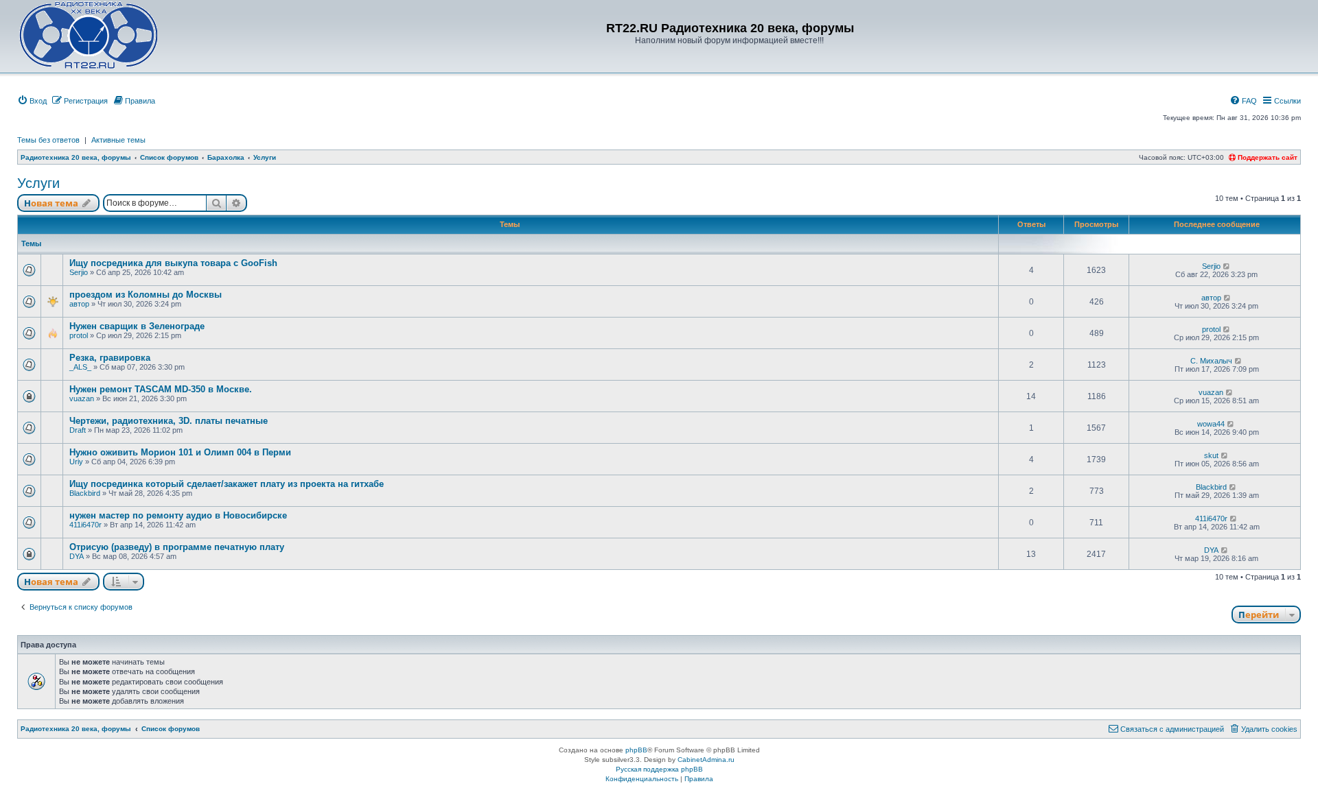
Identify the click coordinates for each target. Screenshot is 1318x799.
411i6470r (85, 525)
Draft (77, 430)
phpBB (636, 750)
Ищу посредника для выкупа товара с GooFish (173, 263)
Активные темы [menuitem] (118, 140)
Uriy (76, 461)
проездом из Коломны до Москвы (145, 294)
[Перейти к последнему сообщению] (1227, 266)
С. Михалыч (1211, 361)
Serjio (78, 272)
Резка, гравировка (109, 358)
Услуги (38, 183)
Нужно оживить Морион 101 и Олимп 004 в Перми (180, 452)
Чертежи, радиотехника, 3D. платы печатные (168, 421)
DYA (76, 556)
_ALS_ (80, 367)
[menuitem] (32, 101)
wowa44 (1211, 424)
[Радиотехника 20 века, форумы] (88, 35)
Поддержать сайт (1266, 157)
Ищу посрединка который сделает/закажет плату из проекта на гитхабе (226, 484)
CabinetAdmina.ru (706, 759)
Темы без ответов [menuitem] (48, 140)
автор (79, 304)
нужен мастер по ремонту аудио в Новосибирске (178, 515)
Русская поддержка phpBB (659, 769)
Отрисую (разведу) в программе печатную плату (176, 547)
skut (1211, 455)
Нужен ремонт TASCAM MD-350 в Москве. (160, 389)
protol (78, 335)
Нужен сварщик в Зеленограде (137, 326)
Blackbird (84, 493)
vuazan (81, 398)
